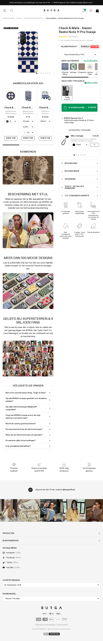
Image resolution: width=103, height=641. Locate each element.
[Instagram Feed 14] (29, 510)
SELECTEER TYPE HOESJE (73, 81)
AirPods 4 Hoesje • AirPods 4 (45, 113)
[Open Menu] (5, 10)
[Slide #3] (43, 73)
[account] (91, 10)
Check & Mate (12, 107)
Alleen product (69, 47)
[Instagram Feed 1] (51, 510)
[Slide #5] (47, 73)
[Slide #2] (41, 73)
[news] (84, 10)
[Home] (51, 10)
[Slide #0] (36, 73)
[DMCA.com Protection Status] (51, 634)
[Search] (12, 10)
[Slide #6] (49, 73)
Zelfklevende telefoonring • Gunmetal (10, 113)
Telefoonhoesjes (8, 18)
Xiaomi (19, 18)
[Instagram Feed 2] (74, 510)
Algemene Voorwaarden (45, 625)
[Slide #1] (38, 73)
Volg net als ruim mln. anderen (55, 490)
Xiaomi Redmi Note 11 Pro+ (33, 18)
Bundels (90, 47)
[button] (68, 36)
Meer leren (92, 83)
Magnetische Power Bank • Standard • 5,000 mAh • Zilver (28, 113)
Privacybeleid (62, 625)
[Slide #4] (45, 73)
